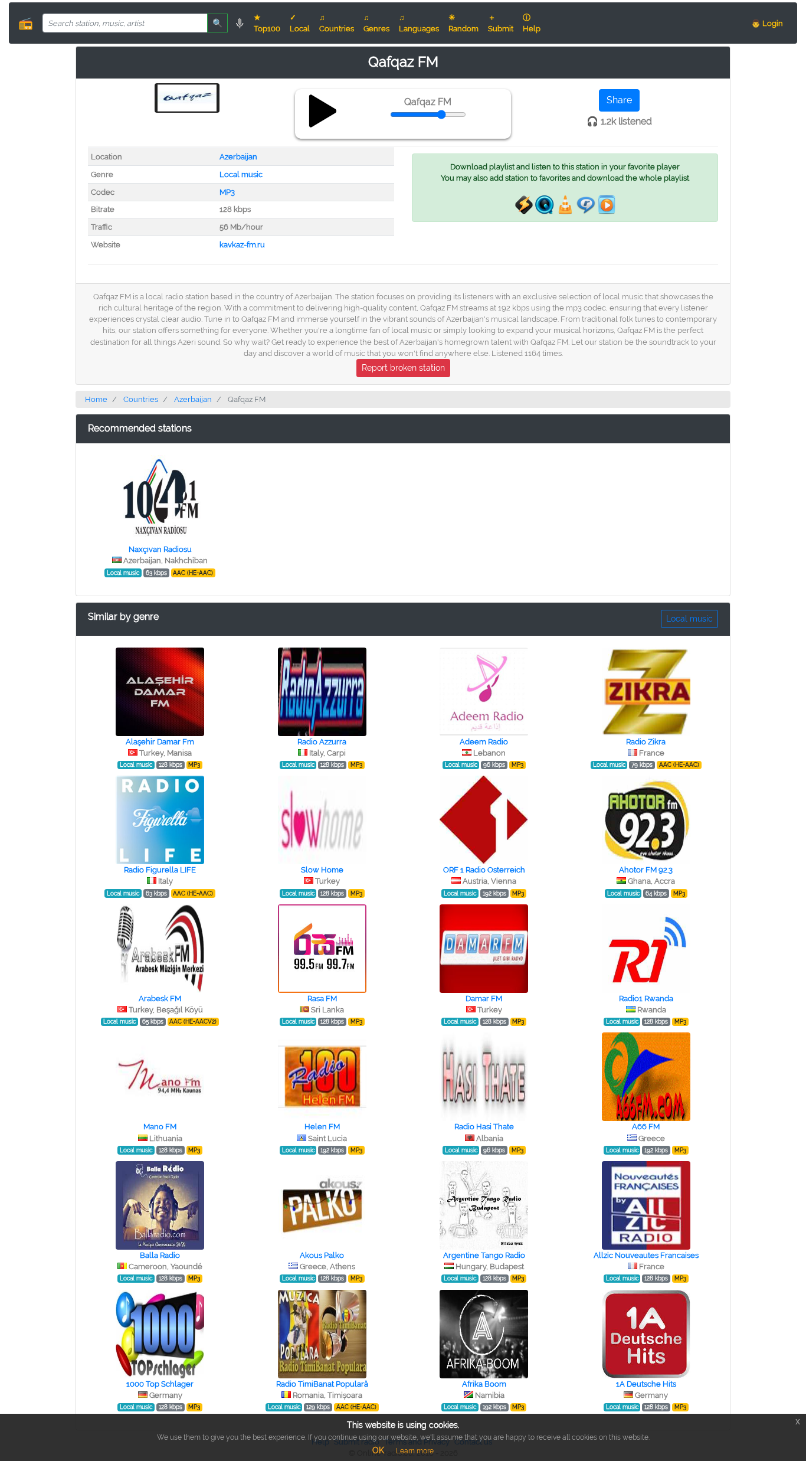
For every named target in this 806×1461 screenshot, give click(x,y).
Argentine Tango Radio (484, 1255)
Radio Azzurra (321, 741)
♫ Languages (419, 23)
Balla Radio (160, 1255)
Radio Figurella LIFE (160, 869)
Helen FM (322, 1126)
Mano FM (159, 1126)
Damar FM (484, 998)
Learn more (415, 1451)
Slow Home (322, 869)
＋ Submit (500, 23)
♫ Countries (336, 23)
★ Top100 (267, 23)
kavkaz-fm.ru (242, 244)
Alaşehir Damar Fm (160, 741)
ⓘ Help (531, 23)
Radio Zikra (646, 741)
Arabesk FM (160, 998)
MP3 (227, 192)
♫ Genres (376, 23)
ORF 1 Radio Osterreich (484, 869)
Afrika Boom (484, 1384)
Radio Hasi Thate (484, 1126)
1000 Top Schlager (160, 1384)
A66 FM (646, 1126)
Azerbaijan (238, 156)
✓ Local (300, 23)
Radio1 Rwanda (646, 998)
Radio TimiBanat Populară (322, 1384)
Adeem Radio (484, 741)
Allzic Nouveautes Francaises (646, 1255)
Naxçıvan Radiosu (160, 549)
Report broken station (403, 367)
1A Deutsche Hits (646, 1384)
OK (378, 1450)
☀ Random (463, 23)
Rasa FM (322, 998)
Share (619, 100)
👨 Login (767, 23)
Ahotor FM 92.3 (646, 869)
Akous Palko (322, 1255)
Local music (241, 174)
